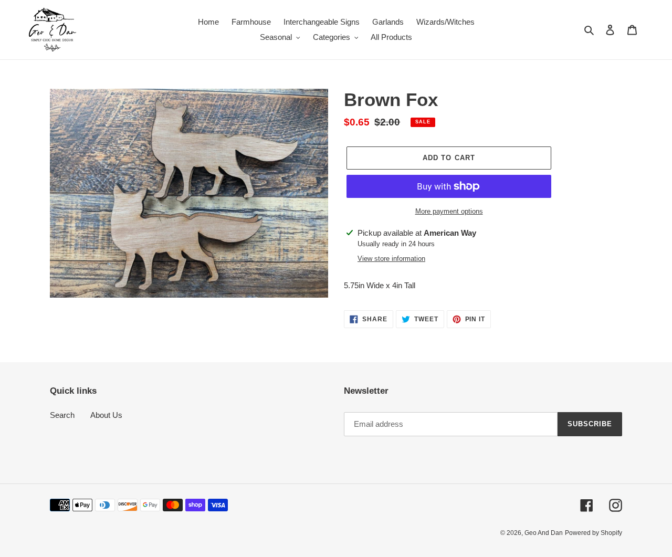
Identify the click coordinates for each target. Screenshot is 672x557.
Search (62, 415)
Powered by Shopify (593, 533)
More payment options (449, 211)
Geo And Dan (543, 533)
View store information (391, 258)
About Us (106, 415)
